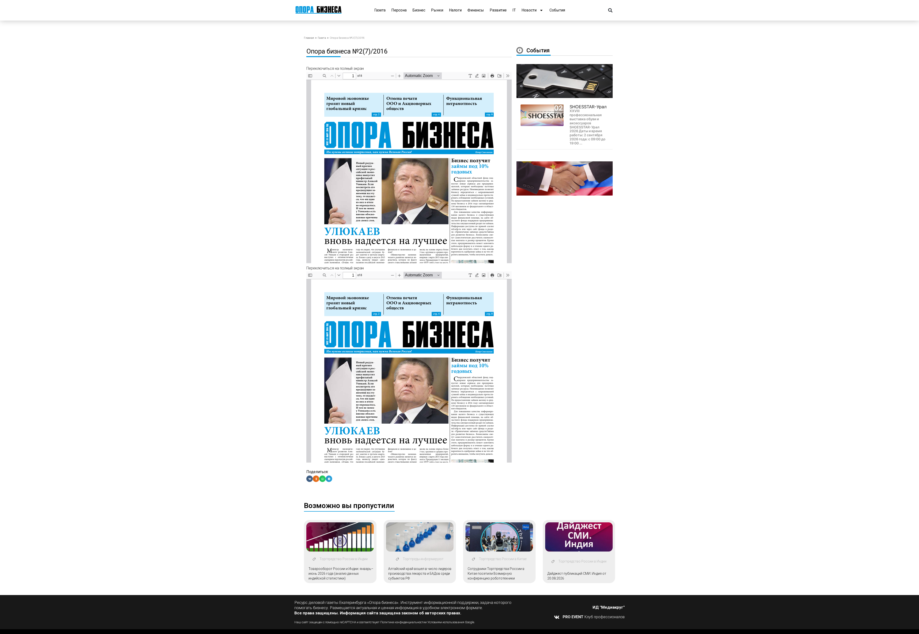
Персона (399, 10)
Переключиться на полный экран (335, 68)
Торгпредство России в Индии (343, 559)
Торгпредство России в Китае (503, 559)
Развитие (498, 10)
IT (514, 10)
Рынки (437, 10)
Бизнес (418, 10)
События (557, 10)
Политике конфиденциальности (402, 622)
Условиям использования (445, 622)
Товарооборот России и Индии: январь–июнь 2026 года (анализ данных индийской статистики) (340, 573)
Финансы (475, 10)
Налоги (455, 10)
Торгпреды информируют (423, 559)
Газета (380, 10)
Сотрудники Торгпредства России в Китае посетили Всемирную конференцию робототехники (496, 573)
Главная (309, 37)
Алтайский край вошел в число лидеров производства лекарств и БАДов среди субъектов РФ (419, 573)
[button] (610, 10)
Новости (529, 10)
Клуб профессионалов (594, 617)
